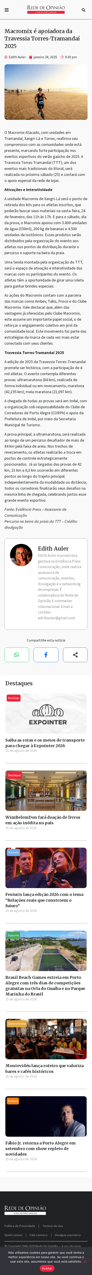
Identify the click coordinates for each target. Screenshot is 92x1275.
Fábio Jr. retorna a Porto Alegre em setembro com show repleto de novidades (40, 1148)
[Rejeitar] (85, 1261)
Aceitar (47, 1268)
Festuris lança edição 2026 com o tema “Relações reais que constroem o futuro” (44, 900)
